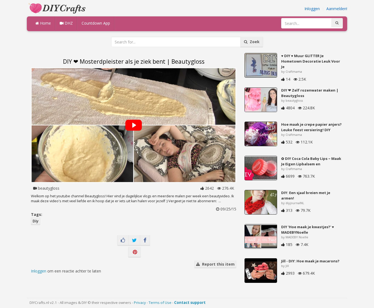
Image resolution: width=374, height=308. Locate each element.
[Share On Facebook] (145, 240)
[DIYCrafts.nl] (57, 8)
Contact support (190, 302)
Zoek (254, 41)
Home (45, 23)
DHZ (68, 23)
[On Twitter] (134, 240)
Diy (36, 221)
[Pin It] (134, 252)
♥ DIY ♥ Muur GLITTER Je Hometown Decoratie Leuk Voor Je (310, 61)
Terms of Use (160, 302)
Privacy (140, 302)
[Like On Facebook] (123, 240)
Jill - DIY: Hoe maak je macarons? (310, 261)
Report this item (217, 264)
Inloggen (312, 8)
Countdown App (96, 23)
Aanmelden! (336, 8)
